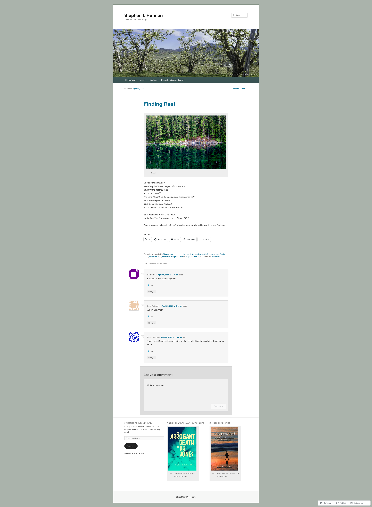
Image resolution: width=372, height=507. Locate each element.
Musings (153, 79)
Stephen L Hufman (143, 15)
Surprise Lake (177, 256)
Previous (234, 88)
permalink (216, 256)
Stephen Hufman (193, 256)
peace (216, 254)
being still (187, 254)
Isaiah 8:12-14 (207, 254)
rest (159, 256)
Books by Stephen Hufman (172, 79)
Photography (130, 79)
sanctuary (166, 256)
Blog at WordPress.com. (186, 497)
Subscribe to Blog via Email (138, 423)
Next (245, 88)
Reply (151, 291)
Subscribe (131, 446)
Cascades (196, 254)
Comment (218, 406)
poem (142, 79)
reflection (153, 256)
